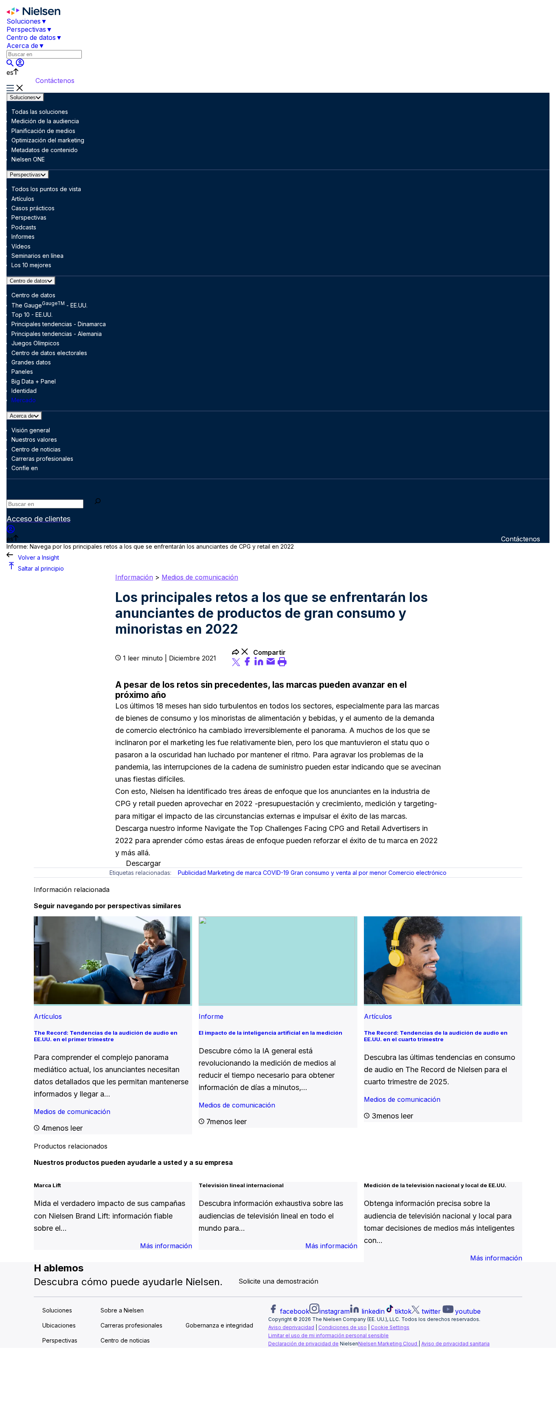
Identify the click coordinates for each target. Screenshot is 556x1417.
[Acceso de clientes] (20, 64)
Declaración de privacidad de (303, 1344)
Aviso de (278, 1327)
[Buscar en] (11, 64)
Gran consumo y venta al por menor (339, 872)
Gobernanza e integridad (219, 1325)
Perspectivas (25, 175)
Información (134, 577)
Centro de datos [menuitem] (31, 37)
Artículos (48, 1016)
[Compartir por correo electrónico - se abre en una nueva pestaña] (272, 664)
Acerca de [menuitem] (22, 45)
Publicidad (192, 872)
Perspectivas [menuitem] (26, 29)
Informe (211, 1016)
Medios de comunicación (200, 577)
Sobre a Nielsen (122, 1310)
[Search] (97, 502)
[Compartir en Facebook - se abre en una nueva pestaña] (248, 664)
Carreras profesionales (131, 1325)
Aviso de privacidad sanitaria (455, 1344)
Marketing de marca (234, 872)
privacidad (301, 1327)
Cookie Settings (390, 1327)
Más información (166, 1246)
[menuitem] (44, 21)
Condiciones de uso (342, 1327)
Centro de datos (28, 281)
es (10, 72)
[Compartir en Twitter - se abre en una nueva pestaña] (237, 664)
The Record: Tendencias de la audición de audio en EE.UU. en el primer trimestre (105, 1035)
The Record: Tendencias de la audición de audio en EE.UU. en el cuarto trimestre (436, 1035)
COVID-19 (276, 872)
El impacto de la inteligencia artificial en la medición (270, 1032)
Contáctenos (54, 80)
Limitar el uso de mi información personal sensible (328, 1335)
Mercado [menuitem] (23, 400)
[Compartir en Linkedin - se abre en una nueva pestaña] (260, 664)
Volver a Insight (38, 557)
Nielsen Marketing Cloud (388, 1344)
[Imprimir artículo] (282, 664)
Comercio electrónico (417, 872)
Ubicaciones (59, 1325)
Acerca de (22, 416)
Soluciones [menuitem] (24, 21)
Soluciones (23, 97)
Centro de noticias (125, 1340)
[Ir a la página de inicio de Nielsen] (33, 13)
